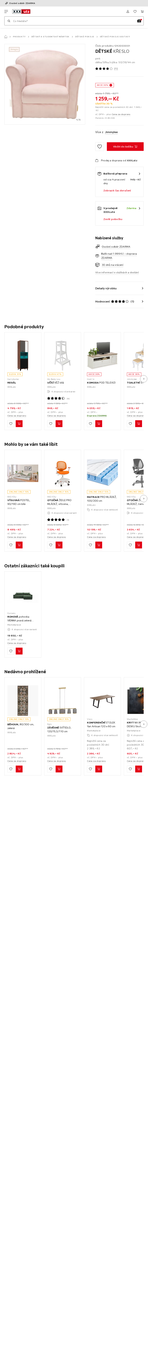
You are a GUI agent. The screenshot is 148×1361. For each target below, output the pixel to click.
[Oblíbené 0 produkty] (135, 11)
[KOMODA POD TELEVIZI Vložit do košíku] (98, 423)
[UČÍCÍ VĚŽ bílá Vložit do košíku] (59, 423)
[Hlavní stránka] (5, 36)
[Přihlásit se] (127, 11)
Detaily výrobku (106, 288)
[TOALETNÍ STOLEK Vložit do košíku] (138, 423)
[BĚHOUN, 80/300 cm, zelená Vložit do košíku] (19, 769)
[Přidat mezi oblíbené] (99, 146)
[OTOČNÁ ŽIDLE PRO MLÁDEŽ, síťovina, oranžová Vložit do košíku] (59, 545)
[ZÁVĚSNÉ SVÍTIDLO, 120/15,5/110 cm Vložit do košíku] (59, 769)
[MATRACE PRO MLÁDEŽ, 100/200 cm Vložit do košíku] (98, 545)
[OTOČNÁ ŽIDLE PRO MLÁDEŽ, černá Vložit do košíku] (138, 545)
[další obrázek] (143, 378)
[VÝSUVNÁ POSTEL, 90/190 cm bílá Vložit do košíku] (19, 545)
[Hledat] (9, 21)
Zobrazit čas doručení (117, 190)
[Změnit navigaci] (6, 11)
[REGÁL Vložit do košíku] (19, 423)
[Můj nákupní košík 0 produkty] (142, 11)
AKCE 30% (102, 85)
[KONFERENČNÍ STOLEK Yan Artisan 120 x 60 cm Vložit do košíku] (98, 769)
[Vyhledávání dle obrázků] (139, 21)
